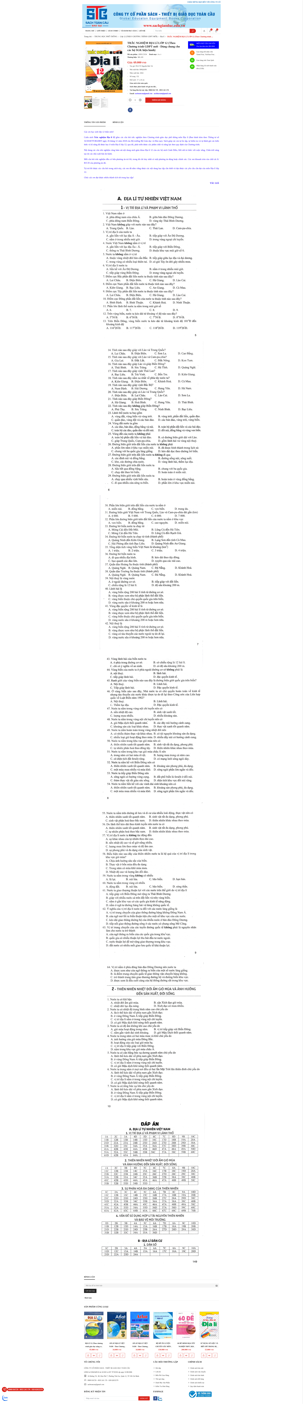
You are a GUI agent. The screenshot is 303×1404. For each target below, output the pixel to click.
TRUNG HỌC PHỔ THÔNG (105, 36)
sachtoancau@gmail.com (143, 93)
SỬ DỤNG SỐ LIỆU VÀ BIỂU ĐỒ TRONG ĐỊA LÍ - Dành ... (209, 1346)
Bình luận (118, 122)
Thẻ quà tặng (160, 1379)
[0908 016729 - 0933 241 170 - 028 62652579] (4, 1389)
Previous (86, 69)
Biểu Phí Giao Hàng (162, 1375)
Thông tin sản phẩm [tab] (95, 122)
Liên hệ (142, 31)
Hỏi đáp (158, 1368)
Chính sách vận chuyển (198, 1372)
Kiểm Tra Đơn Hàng (162, 1386)
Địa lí (162, 36)
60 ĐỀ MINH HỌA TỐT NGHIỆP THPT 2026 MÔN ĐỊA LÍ (186, 1346)
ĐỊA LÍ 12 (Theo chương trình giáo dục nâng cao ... (94, 1346)
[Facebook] (130, 110)
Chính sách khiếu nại (197, 1383)
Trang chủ (89, 31)
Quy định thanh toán (197, 1386)
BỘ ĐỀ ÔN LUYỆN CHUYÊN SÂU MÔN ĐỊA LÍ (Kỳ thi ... (163, 1346)
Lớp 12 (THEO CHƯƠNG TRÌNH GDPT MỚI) (138, 36)
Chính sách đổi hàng (197, 1379)
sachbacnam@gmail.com (162, 93)
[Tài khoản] (204, 31)
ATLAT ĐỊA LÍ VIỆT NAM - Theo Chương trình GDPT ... (117, 1346)
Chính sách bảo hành (197, 1375)
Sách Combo (113, 31)
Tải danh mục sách (129, 31)
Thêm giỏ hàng (159, 100)
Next (121, 69)
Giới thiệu (101, 31)
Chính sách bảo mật (196, 1368)
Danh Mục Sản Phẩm (163, 1383)
